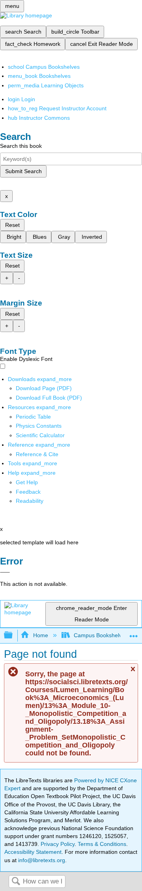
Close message (132, 672)
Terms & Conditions (102, 844)
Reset (12, 225)
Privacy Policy (58, 844)
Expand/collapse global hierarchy (13, 635)
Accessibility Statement (33, 852)
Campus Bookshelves (100, 635)
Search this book (21, 146)
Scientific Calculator (40, 435)
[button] (28, 492)
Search (16, 882)
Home (40, 635)
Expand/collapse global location (133, 633)
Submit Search (23, 171)
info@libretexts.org (41, 860)
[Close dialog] (5, 572)
